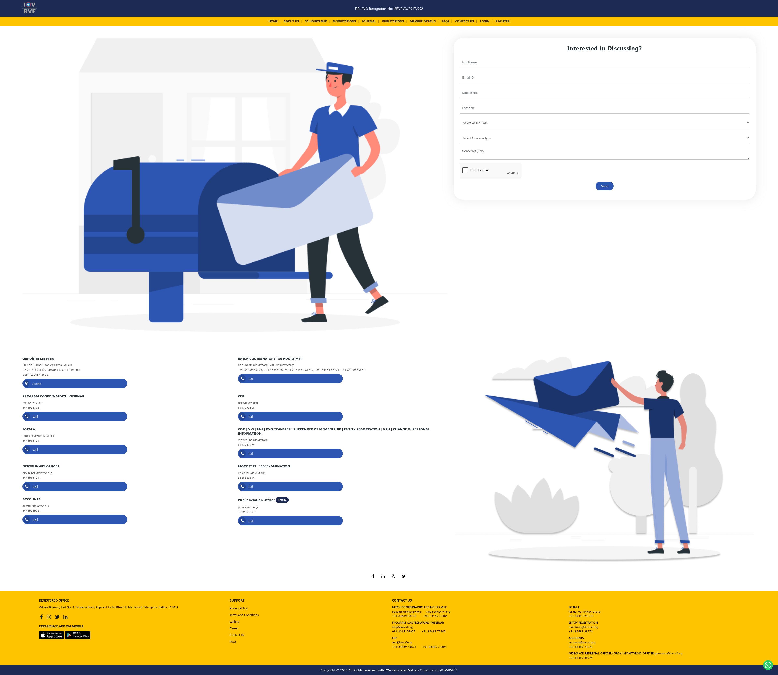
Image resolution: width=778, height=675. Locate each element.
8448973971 (31, 510)
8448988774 (31, 440)
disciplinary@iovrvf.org (37, 473)
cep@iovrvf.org (248, 403)
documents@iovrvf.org (253, 365)
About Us (291, 21)
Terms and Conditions (244, 615)
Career (234, 628)
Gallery (234, 622)
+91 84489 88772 (302, 370)
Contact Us (464, 21)
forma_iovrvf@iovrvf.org (38, 436)
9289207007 (246, 512)
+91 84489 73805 (433, 631)
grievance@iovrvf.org (668, 653)
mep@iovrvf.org (32, 403)
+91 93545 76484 (276, 370)
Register (503, 21)
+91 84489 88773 (250, 370)
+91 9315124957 (403, 631)
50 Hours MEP (316, 21)
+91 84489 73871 (353, 370)
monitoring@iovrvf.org (253, 440)
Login (484, 21)
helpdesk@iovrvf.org (251, 473)
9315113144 (246, 477)
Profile (282, 499)
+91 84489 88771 (327, 370)
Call (251, 379)
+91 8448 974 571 (581, 616)
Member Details (423, 21)
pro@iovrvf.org (248, 507)
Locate (36, 383)
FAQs (445, 21)
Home (273, 21)
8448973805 (31, 407)
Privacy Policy (239, 608)
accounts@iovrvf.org (35, 506)
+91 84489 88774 (581, 631)
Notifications (344, 21)
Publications (393, 21)
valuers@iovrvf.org (282, 365)
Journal (369, 21)
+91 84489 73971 (581, 647)
